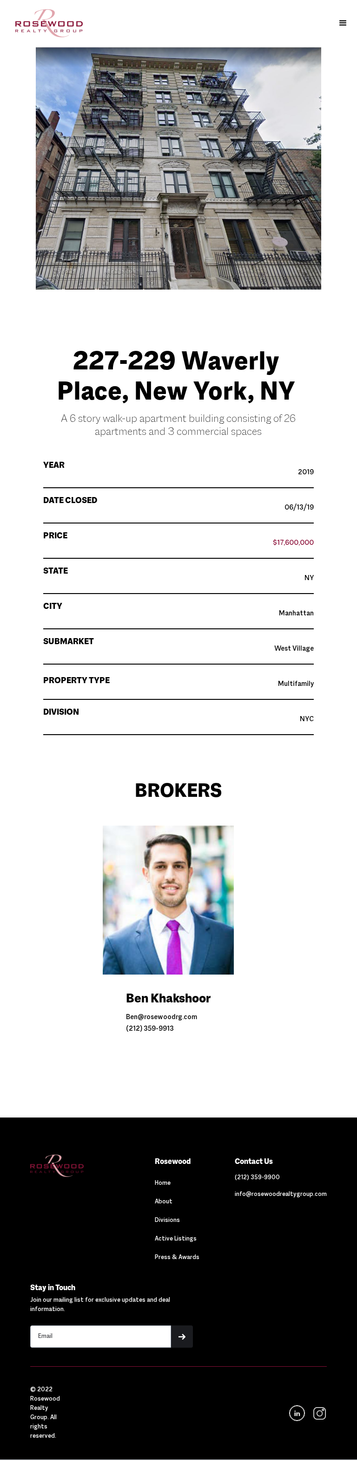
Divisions (167, 1220)
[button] (343, 23)
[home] (44, 23)
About (163, 1202)
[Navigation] (74, 1166)
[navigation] (319, 1413)
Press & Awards (177, 1257)
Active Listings (176, 1239)
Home (163, 1183)
